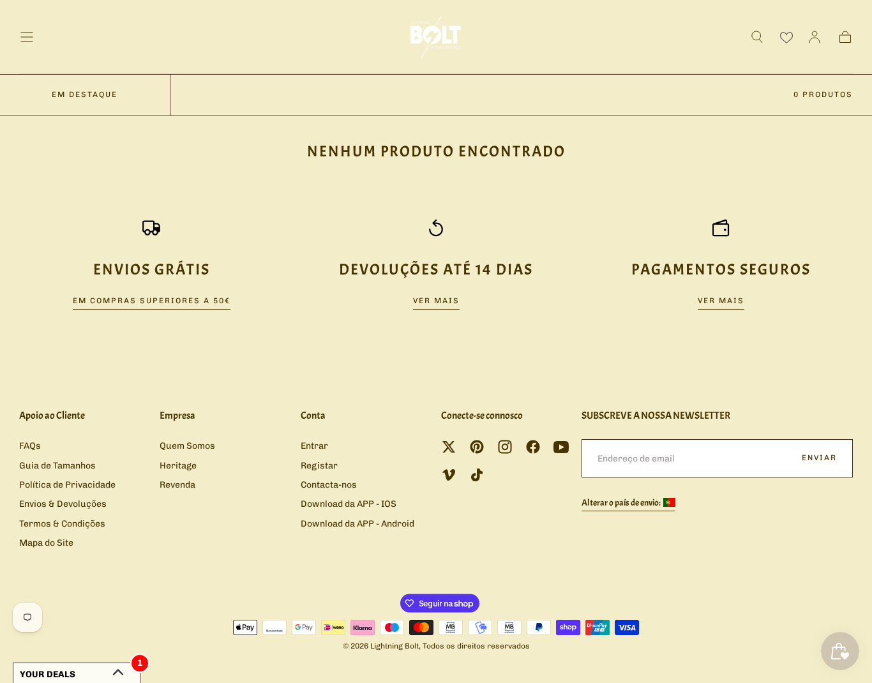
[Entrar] (814, 37)
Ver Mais (436, 300)
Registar (319, 465)
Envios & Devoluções (63, 504)
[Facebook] (533, 447)
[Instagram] (505, 447)
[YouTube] (561, 447)
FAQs (30, 445)
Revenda (177, 484)
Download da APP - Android (357, 523)
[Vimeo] (449, 475)
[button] (26, 37)
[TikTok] (477, 475)
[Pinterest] (477, 447)
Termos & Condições (62, 523)
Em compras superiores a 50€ (151, 300)
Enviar (819, 457)
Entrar (314, 445)
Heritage (178, 465)
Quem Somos (187, 445)
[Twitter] (449, 447)
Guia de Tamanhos (57, 465)
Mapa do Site (46, 542)
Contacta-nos (329, 484)
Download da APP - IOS (348, 504)
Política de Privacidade (67, 484)
